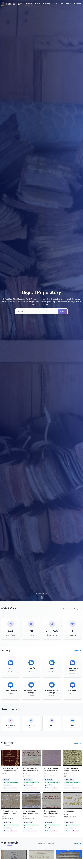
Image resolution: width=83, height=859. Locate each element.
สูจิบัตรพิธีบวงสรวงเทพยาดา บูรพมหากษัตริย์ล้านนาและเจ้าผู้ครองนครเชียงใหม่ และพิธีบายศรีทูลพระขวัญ (10, 773)
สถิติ (62, 4)
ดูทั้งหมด (76, 651)
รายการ (38, 4)
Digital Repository (14, 4)
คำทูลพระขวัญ (69, 811)
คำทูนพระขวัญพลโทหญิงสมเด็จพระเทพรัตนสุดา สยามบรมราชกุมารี (31, 813)
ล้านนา (14, 788)
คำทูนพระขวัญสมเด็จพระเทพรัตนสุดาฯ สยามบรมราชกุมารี (51, 770)
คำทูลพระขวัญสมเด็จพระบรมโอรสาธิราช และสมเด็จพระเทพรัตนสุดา (72, 770)
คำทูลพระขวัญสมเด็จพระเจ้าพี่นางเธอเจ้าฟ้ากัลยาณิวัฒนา (51, 813)
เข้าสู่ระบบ (78, 4)
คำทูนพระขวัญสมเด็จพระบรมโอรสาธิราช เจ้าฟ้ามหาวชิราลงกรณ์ (31, 770)
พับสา (27, 788)
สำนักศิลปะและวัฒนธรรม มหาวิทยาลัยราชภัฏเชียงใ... (12, 782)
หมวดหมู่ (47, 4)
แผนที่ (69, 4)
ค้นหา (55, 4)
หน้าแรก (30, 4)
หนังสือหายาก (8, 785)
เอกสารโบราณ (29, 779)
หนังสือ (7, 788)
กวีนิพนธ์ (7, 779)
